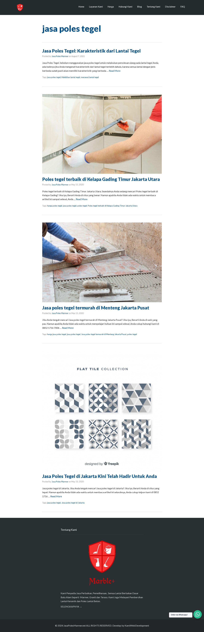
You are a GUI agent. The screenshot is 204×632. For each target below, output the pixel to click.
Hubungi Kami (125, 6)
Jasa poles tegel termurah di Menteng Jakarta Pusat (95, 307)
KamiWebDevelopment (137, 625)
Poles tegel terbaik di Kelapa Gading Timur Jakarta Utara (101, 179)
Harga (111, 6)
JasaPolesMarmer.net (74, 625)
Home (81, 6)
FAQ (182, 6)
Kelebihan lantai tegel (71, 77)
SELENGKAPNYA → (71, 606)
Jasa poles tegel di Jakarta (73, 503)
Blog (139, 6)
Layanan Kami (96, 6)
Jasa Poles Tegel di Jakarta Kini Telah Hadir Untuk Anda (99, 476)
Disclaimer (170, 6)
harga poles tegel (54, 206)
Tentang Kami (153, 6)
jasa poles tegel (54, 77)
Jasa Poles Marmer (60, 56)
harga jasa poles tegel (56, 334)
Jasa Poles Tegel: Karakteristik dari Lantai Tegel (91, 50)
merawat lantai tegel (90, 77)
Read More (114, 70)
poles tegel (82, 206)
